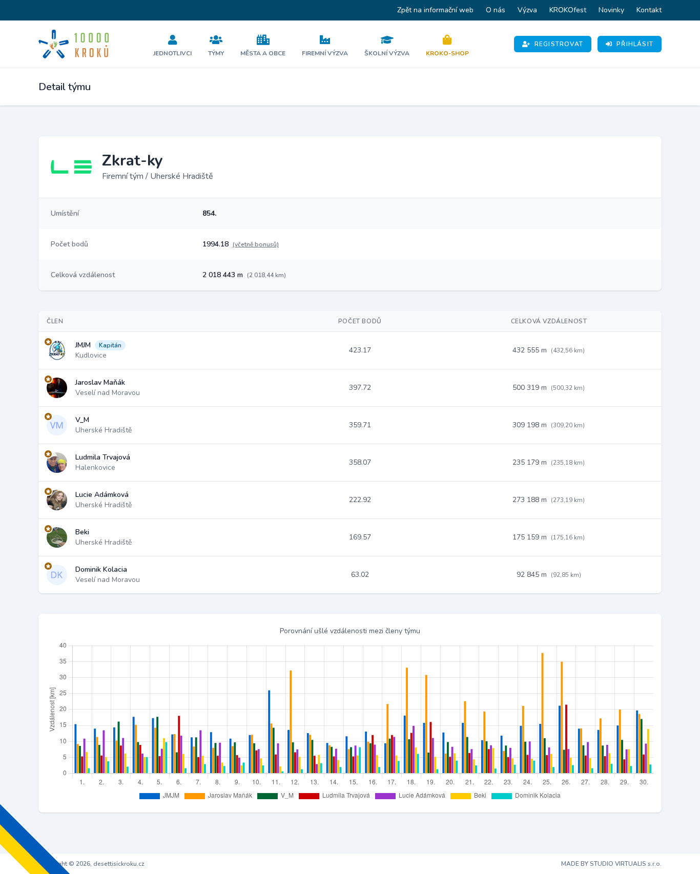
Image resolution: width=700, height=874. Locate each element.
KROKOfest (567, 10)
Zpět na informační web (435, 10)
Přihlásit (634, 44)
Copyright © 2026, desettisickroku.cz (91, 864)
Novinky (611, 10)
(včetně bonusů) (256, 244)
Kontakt (649, 10)
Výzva (527, 10)
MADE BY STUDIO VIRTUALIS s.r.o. (611, 864)
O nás (495, 10)
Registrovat (558, 44)
